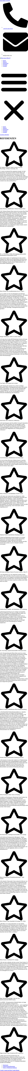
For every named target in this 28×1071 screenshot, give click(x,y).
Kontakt (5, 66)
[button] (14, 96)
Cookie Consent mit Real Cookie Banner (9, 1070)
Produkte (5, 64)
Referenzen (5, 63)
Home (4, 60)
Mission (5, 62)
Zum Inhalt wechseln (5, 0)
